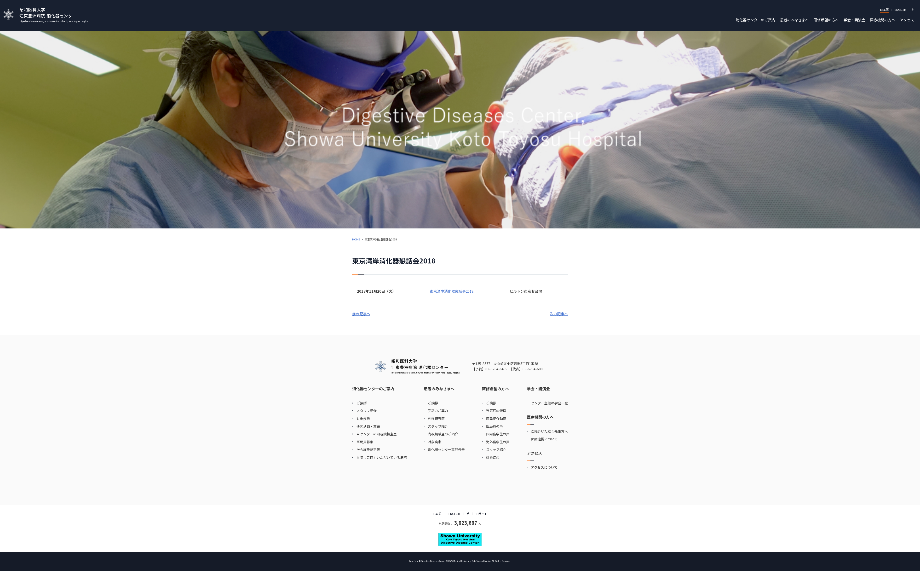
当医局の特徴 (496, 410)
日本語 (884, 9)
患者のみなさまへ (794, 19)
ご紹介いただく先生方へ (549, 431)
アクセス (907, 19)
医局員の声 (494, 426)
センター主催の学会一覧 (549, 403)
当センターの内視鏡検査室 (376, 433)
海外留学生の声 (498, 441)
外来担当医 (436, 418)
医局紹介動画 (496, 418)
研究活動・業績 (368, 426)
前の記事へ (361, 313)
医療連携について (544, 439)
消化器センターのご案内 (755, 19)
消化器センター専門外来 (446, 449)
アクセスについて (544, 467)
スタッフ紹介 (366, 410)
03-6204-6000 (534, 369)
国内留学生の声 (498, 433)
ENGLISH (900, 9)
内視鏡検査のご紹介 (443, 433)
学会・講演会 (854, 19)
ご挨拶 (361, 403)
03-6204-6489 (496, 369)
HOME (356, 239)
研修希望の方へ (826, 19)
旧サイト (481, 514)
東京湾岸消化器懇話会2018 (451, 291)
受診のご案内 (438, 410)
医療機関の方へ (882, 19)
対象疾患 (363, 418)
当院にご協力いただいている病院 (381, 457)
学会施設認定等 (368, 449)
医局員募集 (364, 441)
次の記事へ (559, 313)
